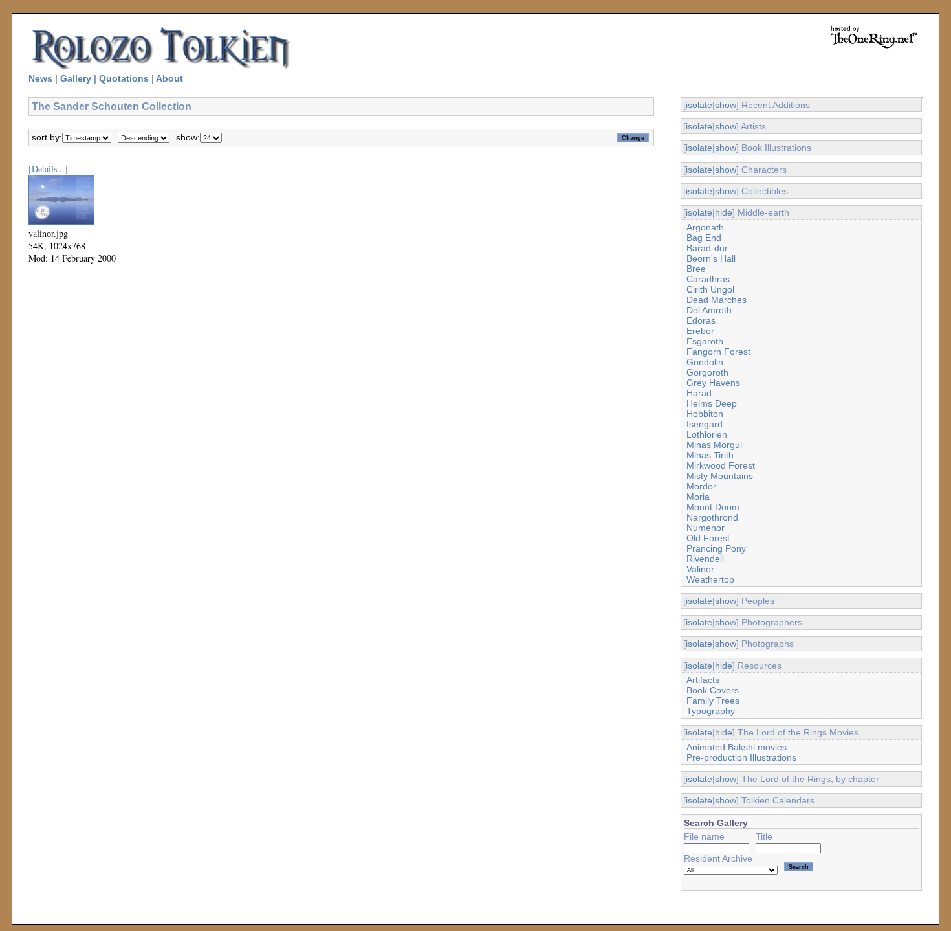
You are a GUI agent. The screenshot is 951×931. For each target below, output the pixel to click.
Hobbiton (704, 414)
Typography (710, 711)
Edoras (701, 320)
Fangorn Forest (718, 351)
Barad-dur (707, 248)
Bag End (703, 237)
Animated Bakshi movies (736, 747)
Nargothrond (712, 517)
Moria (698, 496)
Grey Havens (713, 382)
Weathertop (710, 579)
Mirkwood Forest (720, 465)
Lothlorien (706, 434)
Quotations (124, 78)
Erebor (700, 331)
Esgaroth (704, 341)
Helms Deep (711, 403)
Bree (696, 269)
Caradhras (708, 279)
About (169, 78)
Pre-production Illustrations (741, 757)
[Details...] (48, 169)
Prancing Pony (716, 548)
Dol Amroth (709, 310)
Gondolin (704, 362)
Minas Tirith (710, 455)
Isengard (704, 424)
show (725, 105)
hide (723, 212)
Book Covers (712, 690)
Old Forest (708, 538)
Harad (699, 393)
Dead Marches (716, 300)
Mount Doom (712, 507)
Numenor (705, 527)
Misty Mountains (719, 476)
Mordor (701, 486)
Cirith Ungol (710, 289)
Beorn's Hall (711, 258)
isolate (699, 105)
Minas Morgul (714, 445)
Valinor (700, 569)
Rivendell (705, 559)
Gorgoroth (707, 372)
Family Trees (712, 700)
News (40, 78)
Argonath (705, 227)
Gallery (75, 78)
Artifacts (702, 680)
